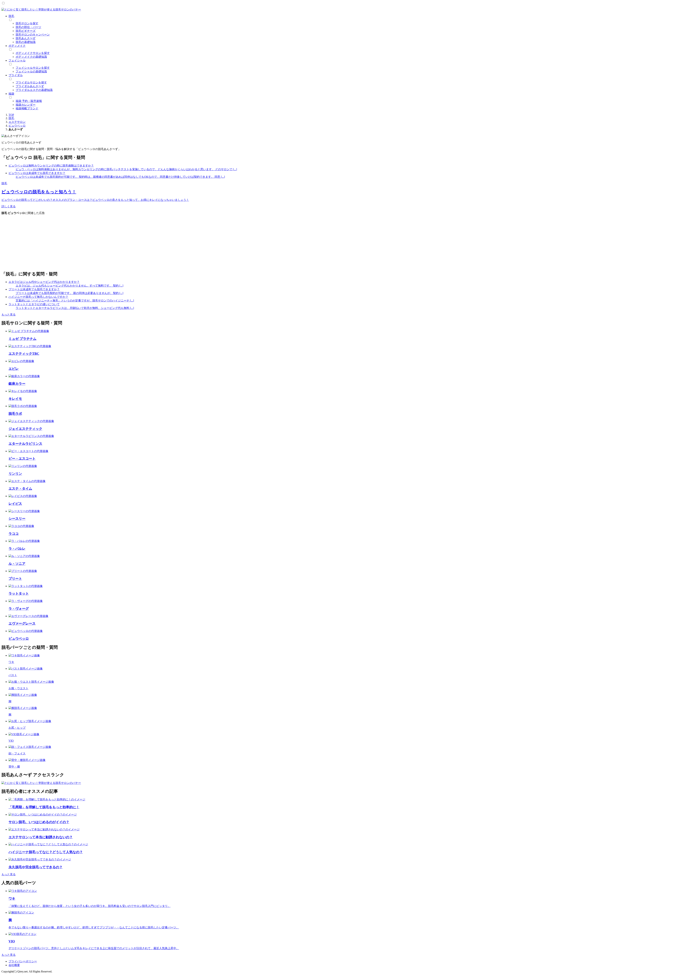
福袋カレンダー (26, 104)
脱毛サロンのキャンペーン (33, 34)
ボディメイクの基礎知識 (31, 56)
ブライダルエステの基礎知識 (34, 89)
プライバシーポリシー (23, 961)
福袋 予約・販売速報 (29, 100)
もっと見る (8, 314)
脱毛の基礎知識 (26, 42)
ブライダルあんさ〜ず (30, 86)
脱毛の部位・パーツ (28, 27)
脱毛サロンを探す (27, 23)
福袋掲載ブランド (27, 108)
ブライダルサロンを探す (31, 82)
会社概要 (14, 965)
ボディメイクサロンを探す (33, 53)
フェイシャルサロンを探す (33, 67)
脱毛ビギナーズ (26, 30)
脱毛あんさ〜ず (26, 38)
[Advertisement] (108, 243)
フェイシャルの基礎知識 (31, 71)
